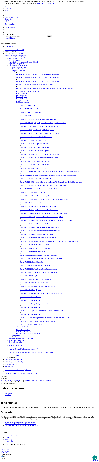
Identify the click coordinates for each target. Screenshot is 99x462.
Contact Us (8, 19)
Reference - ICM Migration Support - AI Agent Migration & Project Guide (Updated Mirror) (44, 88)
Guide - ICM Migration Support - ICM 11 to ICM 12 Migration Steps (37, 77)
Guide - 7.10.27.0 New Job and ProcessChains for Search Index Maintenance (43, 185)
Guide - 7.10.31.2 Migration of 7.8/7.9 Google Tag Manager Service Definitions (44, 199)
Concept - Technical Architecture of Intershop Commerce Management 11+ (31, 352)
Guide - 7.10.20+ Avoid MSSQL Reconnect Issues (35, 161)
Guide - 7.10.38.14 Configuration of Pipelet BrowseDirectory (39, 255)
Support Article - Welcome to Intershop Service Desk (21, 373)
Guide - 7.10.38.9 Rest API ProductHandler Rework (36, 224)
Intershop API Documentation (14, 359)
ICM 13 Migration (21, 95)
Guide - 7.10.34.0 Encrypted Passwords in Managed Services (39, 210)
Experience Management (16, 64)
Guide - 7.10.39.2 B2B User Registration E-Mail (35, 283)
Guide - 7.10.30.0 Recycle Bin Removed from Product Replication (40, 189)
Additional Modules (11, 364)
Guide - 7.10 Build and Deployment (31, 109)
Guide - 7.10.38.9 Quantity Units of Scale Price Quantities (38, 237)
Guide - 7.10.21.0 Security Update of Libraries (34, 164)
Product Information (15, 344)
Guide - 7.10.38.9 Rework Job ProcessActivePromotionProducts (40, 231)
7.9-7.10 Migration (22, 326)
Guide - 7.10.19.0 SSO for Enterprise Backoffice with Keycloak (39, 157)
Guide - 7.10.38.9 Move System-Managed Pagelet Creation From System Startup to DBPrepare (49, 241)
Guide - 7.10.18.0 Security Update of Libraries (34, 147)
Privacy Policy (40, 3)
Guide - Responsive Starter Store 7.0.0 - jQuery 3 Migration (38, 272)
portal (6, 10)
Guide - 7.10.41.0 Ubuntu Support (30, 297)
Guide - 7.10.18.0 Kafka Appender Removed (34, 144)
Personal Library (10, 38)
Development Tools (14, 60)
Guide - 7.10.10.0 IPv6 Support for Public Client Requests (38, 119)
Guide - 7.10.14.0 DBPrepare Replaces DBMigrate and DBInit (39, 133)
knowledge (8, 8)
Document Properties (8, 383)
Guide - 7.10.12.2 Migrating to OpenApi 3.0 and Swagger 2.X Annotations (43, 123)
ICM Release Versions (23, 330)
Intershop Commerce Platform (14, 53)
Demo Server (9, 46)
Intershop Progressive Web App (14, 361)
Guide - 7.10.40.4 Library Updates (30, 290)
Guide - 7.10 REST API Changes (30, 112)
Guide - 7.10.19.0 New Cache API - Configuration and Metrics (39, 154)
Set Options (94, 460)
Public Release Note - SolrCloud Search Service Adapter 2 (22, 425)
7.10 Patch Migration (22, 102)
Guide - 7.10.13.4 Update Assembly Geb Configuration (37, 130)
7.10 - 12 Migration (22, 100)
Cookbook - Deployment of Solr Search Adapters (20, 422)
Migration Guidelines (18, 71)
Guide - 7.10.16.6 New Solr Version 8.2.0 (33, 140)
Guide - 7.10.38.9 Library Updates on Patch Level (35, 244)
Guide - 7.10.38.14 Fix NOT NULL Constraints (35, 248)
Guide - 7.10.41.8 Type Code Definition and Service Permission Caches (42, 311)
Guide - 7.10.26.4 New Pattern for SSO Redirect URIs (37, 178)
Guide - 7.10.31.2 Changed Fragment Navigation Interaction (38, 196)
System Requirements (19, 67)
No (4, 458)
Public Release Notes (18, 69)
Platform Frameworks (15, 342)
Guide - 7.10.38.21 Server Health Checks (32, 262)
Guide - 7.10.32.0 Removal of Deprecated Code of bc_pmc (38, 206)
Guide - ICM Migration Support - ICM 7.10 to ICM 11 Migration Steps (38, 81)
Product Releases (10, 27)
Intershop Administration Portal (14, 50)
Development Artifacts (15, 58)
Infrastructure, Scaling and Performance (21, 338)
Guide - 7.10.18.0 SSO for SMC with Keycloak (34, 151)
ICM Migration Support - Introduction (27, 91)
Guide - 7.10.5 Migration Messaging (31, 116)
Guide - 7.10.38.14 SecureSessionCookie (32, 251)
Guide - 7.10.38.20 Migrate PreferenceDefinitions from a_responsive (41, 258)
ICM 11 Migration (21, 98)
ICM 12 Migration (21, 97)
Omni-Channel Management (17, 340)
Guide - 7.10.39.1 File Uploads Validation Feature (35, 279)
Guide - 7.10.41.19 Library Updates (31, 324)
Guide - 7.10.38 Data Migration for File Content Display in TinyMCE (41, 217)
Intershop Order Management (14, 363)
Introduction (8, 393)
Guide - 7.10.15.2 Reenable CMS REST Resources (36, 137)
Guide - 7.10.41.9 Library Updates (30, 314)
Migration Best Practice (23, 331)
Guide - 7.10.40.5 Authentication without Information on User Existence (42, 293)
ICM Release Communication (18, 65)
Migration (8, 395)
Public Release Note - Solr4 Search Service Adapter (20, 424)
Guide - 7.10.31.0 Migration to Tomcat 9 (32, 192)
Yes (4, 456)
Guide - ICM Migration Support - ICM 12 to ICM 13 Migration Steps (37, 74)
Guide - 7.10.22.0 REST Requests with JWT (34, 168)
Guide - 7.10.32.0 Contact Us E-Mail (31, 203)
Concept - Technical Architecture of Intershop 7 (23, 349)
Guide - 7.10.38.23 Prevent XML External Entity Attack (37, 265)
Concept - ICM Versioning (17, 356)
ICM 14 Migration (21, 93)
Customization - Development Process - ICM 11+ (24, 62)
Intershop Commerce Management (15, 55)
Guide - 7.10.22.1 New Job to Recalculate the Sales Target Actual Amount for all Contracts (48, 175)
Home (3, 448)
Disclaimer (5, 432)
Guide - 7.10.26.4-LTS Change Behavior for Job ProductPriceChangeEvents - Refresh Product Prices (51, 182)
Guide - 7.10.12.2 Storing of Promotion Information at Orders (39, 126)
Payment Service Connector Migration (28, 333)
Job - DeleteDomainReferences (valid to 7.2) (18, 370)
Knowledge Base (10, 24)
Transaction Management (16, 345)
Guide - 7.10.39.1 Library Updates (30, 276)
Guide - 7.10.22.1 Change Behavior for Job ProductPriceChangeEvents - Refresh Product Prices (49, 171)
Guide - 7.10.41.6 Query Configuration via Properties (36, 304)
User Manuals (9, 26)
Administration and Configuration (19, 57)
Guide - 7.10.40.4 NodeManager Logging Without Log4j (37, 286)
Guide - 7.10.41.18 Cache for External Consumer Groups (37, 321)
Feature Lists (16, 335)
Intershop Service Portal (12, 17)
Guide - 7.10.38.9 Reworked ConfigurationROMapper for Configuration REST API (46, 220)
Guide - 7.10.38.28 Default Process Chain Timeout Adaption (38, 269)
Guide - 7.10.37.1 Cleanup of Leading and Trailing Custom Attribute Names (43, 213)
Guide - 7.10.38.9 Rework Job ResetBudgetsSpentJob (36, 234)
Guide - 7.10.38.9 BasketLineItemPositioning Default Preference (40, 227)
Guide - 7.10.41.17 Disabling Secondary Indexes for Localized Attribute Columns (45, 318)
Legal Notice (52, 3)
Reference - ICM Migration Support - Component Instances (34, 84)
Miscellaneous (9, 366)
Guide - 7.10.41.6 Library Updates (30, 307)
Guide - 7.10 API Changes (28, 105)
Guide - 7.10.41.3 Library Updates (30, 300)
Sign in (7, 21)
